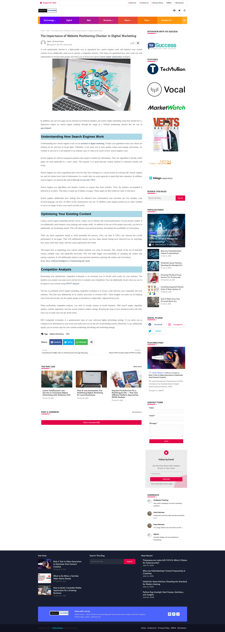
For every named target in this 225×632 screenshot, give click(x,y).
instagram (177, 324)
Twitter (70, 342)
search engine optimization (111, 57)
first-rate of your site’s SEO (84, 180)
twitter (158, 331)
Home (43, 31)
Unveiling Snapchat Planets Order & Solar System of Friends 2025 (172, 289)
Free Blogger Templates (127, 628)
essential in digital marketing (92, 143)
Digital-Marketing (57, 334)
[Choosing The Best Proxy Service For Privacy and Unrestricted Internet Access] (153, 278)
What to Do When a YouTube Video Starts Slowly (66, 577)
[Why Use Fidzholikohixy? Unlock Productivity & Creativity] (153, 254)
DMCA (169, 3)
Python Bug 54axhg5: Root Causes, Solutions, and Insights (163, 593)
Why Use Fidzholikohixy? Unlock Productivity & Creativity (171, 253)
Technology (49, 20)
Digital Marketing (68, 21)
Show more (137, 367)
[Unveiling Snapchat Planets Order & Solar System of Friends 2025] (153, 290)
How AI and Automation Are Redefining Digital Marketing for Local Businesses (90, 393)
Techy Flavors (57, 628)
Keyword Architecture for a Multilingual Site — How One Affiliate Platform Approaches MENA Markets (125, 394)
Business (107, 20)
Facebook (57, 342)
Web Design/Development (88, 21)
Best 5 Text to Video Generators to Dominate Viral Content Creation (166, 376)
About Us (132, 3)
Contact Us (144, 3)
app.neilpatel (46, 128)
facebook (158, 324)
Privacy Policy (157, 3)
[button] (184, 20)
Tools (146, 20)
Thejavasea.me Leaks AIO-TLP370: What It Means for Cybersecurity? (165, 561)
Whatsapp (82, 342)
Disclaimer (179, 3)
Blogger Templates (98, 628)
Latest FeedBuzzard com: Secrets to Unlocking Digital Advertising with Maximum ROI (56, 393)
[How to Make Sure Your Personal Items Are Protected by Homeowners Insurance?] (153, 302)
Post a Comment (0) (91, 422)
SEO (48, 31)
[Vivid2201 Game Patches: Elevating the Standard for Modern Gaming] (153, 266)
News (126, 20)
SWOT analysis (72, 283)
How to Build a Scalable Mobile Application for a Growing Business (67, 590)
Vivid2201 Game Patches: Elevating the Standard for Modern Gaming (172, 265)
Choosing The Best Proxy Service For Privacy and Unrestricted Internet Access (173, 277)
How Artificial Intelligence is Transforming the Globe (68, 261)
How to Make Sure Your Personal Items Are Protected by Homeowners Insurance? (172, 302)
